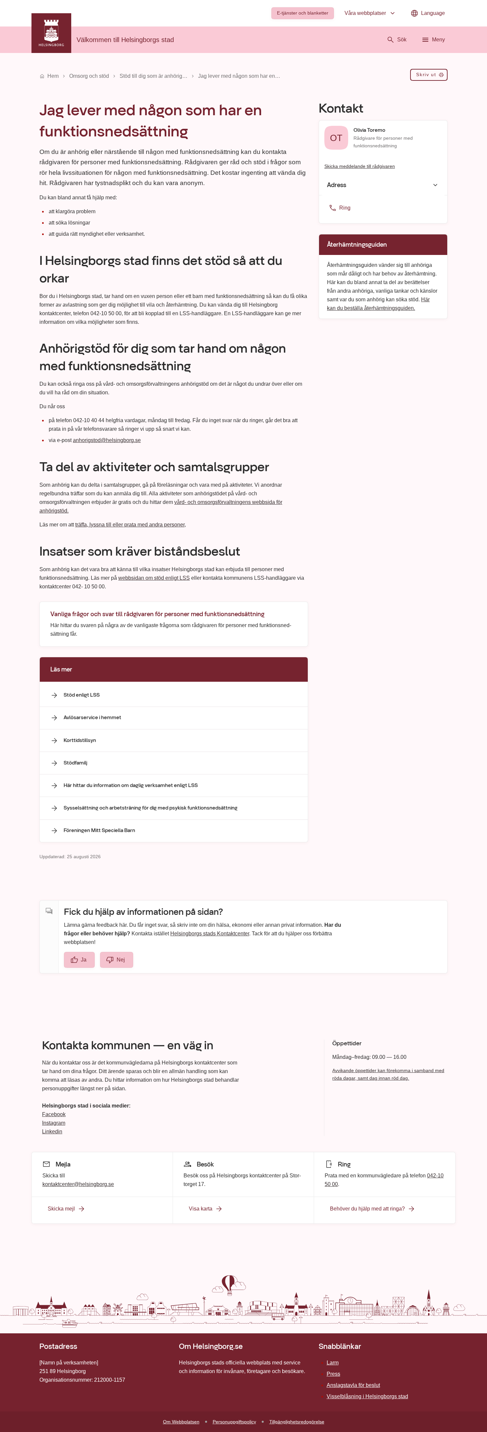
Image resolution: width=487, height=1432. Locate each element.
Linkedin (52, 1131)
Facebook (54, 1114)
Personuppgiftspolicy (234, 1421)
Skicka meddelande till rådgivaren (359, 166)
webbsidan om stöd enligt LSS (154, 578)
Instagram (53, 1123)
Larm (333, 1362)
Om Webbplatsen (181, 1421)
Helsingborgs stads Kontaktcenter (209, 933)
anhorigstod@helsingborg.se (107, 440)
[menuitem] (302, 13)
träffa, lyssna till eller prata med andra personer (130, 524)
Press (333, 1374)
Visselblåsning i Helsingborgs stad (367, 1396)
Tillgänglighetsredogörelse (296, 1421)
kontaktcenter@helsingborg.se (78, 1184)
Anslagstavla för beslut (353, 1385)
